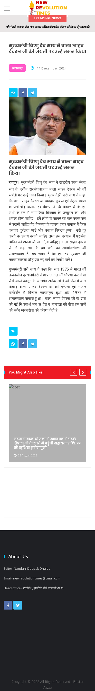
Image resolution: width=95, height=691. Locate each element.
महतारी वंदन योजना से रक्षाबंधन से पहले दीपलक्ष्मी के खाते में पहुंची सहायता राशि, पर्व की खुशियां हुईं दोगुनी (47, 443)
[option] (47, 423)
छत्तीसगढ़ (17, 68)
